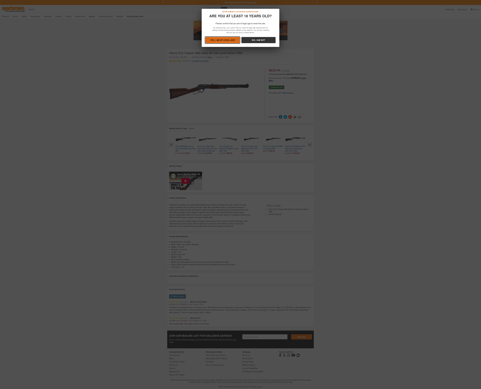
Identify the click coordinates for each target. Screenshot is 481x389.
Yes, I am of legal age (222, 40)
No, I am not (258, 40)
